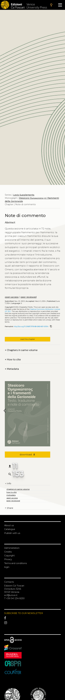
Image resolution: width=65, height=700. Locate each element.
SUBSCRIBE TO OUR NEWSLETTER (23, 613)
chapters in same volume (18, 489)
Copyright (9, 555)
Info (8, 483)
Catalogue (9, 529)
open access (12, 297)
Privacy (8, 559)
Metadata (12, 369)
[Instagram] (32, 622)
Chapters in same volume (21, 350)
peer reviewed (28, 297)
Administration (12, 548)
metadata (11, 495)
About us (9, 525)
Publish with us (12, 533)
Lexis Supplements (23, 195)
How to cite (13, 359)
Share (9, 508)
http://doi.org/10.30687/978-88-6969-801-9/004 (31, 327)
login (6, 567)
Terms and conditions (15, 563)
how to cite (11, 492)
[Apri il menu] (60, 5)
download (28, 454)
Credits (8, 551)
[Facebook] (32, 618)
